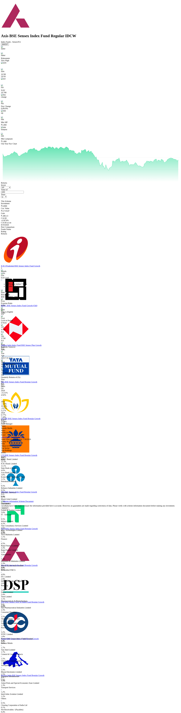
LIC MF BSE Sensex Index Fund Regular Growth (20, 419)
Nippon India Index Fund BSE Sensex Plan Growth (21, 345)
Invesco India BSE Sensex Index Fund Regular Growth (22, 675)
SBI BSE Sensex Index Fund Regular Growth (19, 492)
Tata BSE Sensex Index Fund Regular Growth (19, 382)
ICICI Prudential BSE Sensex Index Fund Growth (20, 266)
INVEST (5, 44)
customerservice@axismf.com (12, 437)
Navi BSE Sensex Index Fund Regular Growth (19, 529)
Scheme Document (25, 501)
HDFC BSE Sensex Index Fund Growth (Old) (19, 306)
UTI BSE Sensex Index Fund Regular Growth (19, 455)
